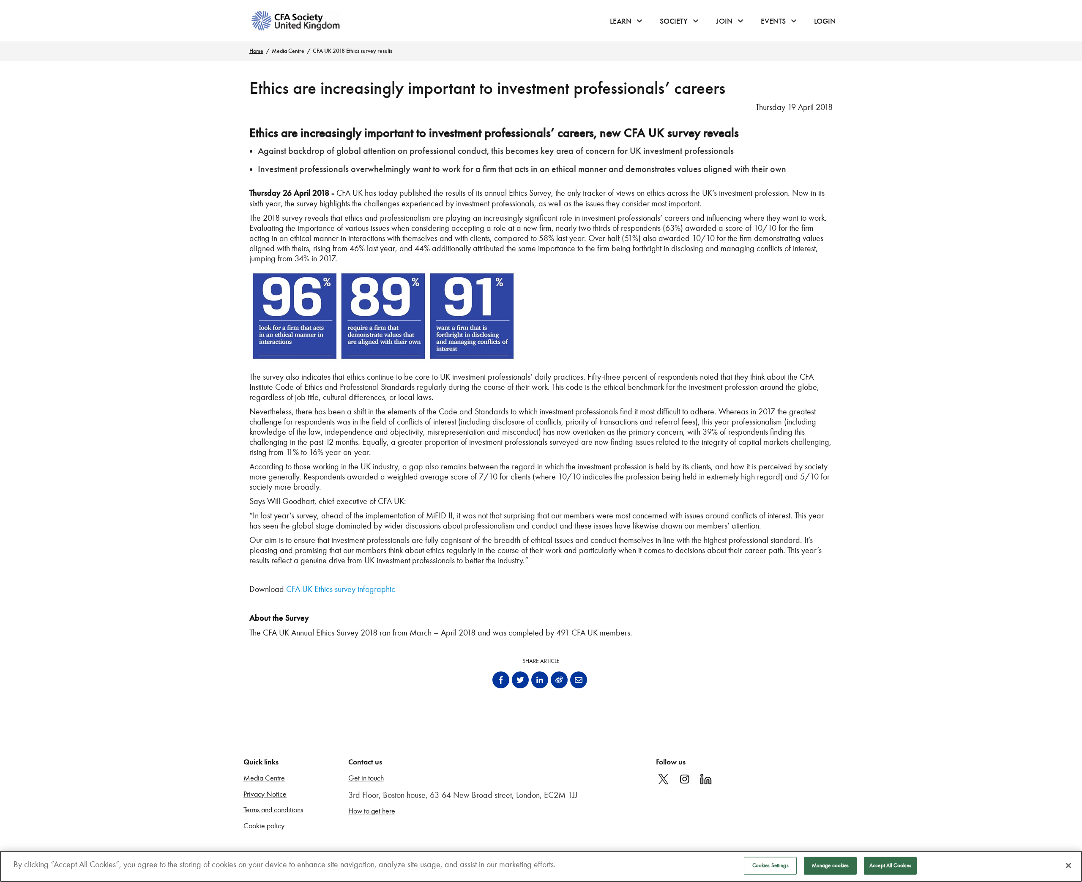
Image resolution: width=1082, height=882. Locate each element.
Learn (620, 21)
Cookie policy (263, 826)
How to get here (371, 811)
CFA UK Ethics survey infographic (340, 589)
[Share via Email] (578, 679)
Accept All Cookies (890, 865)
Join (724, 21)
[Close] (1068, 865)
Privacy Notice (265, 794)
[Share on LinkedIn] (539, 679)
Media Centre (288, 51)
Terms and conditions (273, 809)
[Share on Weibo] (559, 679)
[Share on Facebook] (500, 679)
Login (825, 21)
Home (256, 51)
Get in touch (366, 778)
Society (674, 21)
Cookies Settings (770, 865)
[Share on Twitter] (520, 679)
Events (773, 21)
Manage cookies (830, 865)
